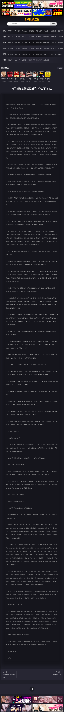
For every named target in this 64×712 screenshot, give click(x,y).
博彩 (4, 31)
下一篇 (57, 673)
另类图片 (60, 48)
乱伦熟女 (53, 43)
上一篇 (9, 674)
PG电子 (10, 31)
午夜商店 (17, 60)
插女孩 (10, 60)
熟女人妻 (39, 37)
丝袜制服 (46, 37)
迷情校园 (39, 54)
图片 (4, 48)
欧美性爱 (31, 43)
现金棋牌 (53, 31)
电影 (4, 42)
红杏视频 (39, 60)
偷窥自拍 (10, 48)
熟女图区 (53, 48)
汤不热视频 (31, 60)
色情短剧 (46, 60)
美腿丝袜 (39, 48)
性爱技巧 (60, 54)
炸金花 (46, 31)
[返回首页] (61, 708)
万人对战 (24, 31)
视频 (4, 37)
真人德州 (17, 31)
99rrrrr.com (32, 19)
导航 (4, 60)
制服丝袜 (39, 43)
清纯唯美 (46, 48)
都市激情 (10, 54)
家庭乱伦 (17, 54)
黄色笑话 (53, 54)
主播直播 (53, 37)
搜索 (53, 24)
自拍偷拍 (17, 37)
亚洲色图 (17, 48)
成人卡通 (24, 43)
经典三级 (46, 43)
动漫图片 (31, 48)
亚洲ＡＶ (10, 37)
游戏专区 (31, 31)
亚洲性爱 (10, 43)
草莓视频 (24, 60)
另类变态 (60, 43)
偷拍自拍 (17, 43)
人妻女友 (24, 54)
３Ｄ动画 (31, 37)
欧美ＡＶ (24, 37)
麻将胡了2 (39, 31)
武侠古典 (31, 54)
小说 (4, 54)
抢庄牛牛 (60, 31)
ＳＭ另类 (60, 37)
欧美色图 (24, 48)
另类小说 (46, 54)
